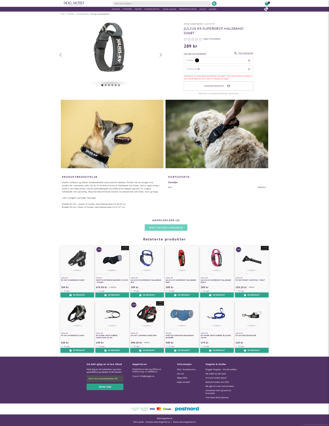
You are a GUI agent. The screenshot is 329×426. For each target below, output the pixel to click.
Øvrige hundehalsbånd (100, 14)
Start (63, 14)
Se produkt (79, 295)
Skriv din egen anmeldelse (166, 227)
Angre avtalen (183, 382)
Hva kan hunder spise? (216, 378)
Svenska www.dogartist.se (157, 422)
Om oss (180, 374)
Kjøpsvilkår (182, 378)
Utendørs (71, 14)
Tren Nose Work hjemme (217, 397)
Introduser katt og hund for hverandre (218, 392)
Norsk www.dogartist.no (184, 422)
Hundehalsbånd (82, 14)
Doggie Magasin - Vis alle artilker (221, 369)
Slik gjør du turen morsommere (219, 386)
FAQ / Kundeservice (186, 369)
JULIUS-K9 (209, 24)
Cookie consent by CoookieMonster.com (315, 424)
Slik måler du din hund (215, 374)
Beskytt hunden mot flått (217, 382)
